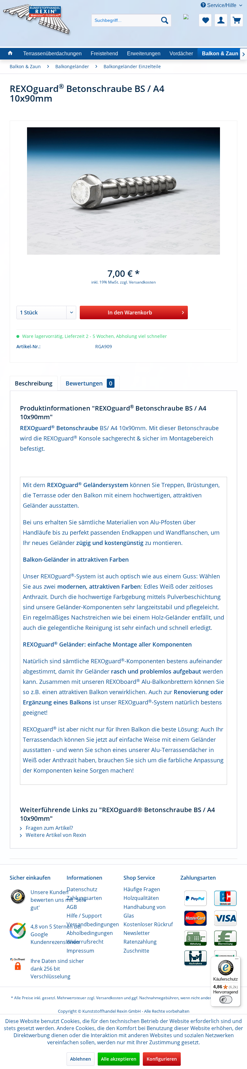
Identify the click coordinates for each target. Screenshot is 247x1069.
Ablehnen (80, 1059)
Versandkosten (109, 998)
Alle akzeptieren (118, 1059)
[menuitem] (131, 14)
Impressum (80, 950)
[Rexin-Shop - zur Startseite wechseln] (37, 12)
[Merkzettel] (205, 20)
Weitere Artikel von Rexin (55, 834)
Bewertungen (89, 383)
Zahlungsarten (84, 897)
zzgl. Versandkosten (138, 282)
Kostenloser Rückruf (148, 924)
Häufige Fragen (142, 889)
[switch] (225, 999)
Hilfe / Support (84, 915)
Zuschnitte (136, 950)
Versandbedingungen (93, 924)
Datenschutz (82, 889)
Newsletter (137, 933)
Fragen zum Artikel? (48, 827)
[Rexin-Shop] (10, 53)
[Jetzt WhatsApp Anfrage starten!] (189, 20)
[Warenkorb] (236, 20)
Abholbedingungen (90, 933)
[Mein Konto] (221, 20)
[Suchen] (164, 20)
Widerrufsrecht (85, 941)
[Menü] (237, 960)
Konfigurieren (162, 1059)
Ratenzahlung (140, 941)
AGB (72, 906)
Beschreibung (33, 383)
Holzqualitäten (141, 897)
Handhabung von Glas (145, 911)
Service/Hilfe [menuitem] (222, 5)
